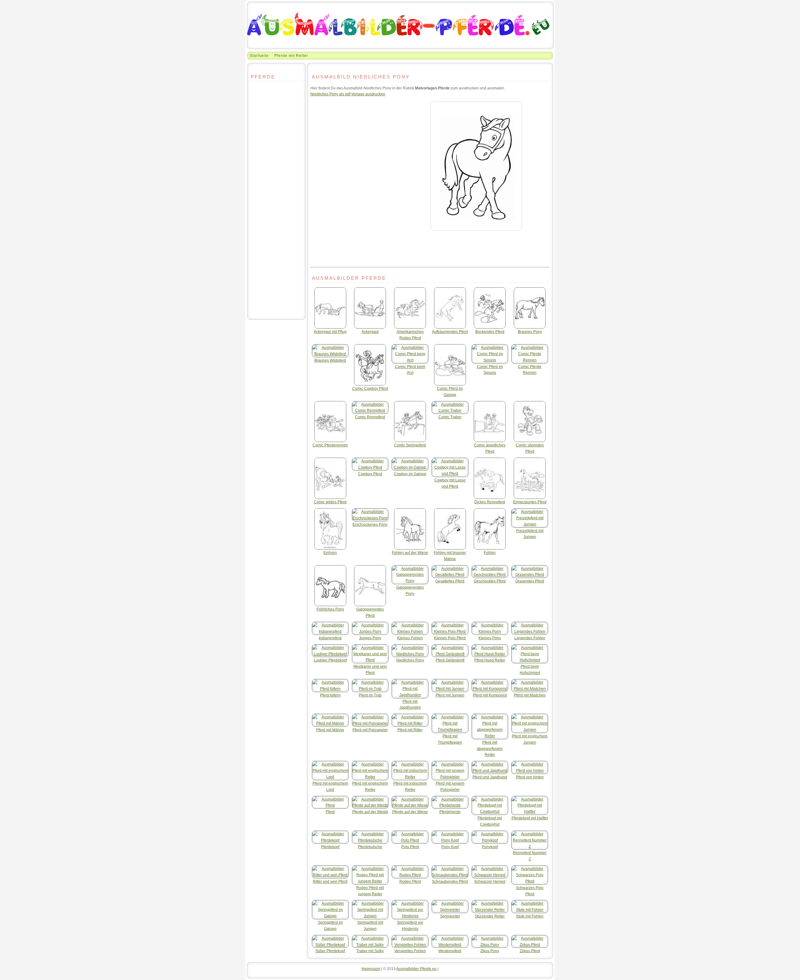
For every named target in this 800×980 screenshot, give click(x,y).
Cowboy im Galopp (410, 474)
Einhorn (330, 552)
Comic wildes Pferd (330, 502)
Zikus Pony (489, 951)
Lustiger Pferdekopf (330, 660)
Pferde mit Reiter (291, 55)
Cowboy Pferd (370, 474)
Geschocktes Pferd (490, 581)
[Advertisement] (276, 211)
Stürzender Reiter (490, 916)
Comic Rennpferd (370, 417)
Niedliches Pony (410, 660)
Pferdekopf (330, 847)
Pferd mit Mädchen (530, 695)
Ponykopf (490, 847)
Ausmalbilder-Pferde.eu (416, 969)
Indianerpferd (330, 638)
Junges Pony (370, 638)
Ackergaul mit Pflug (330, 331)
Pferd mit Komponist (490, 695)
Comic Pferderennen (330, 445)
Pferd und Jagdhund (489, 777)
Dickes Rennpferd (489, 502)
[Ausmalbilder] (400, 48)
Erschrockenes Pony (370, 524)
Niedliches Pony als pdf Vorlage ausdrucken (347, 94)
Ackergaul (370, 331)
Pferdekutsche (370, 847)
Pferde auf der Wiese (410, 812)
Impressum (371, 969)
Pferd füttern (330, 695)
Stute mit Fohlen (529, 916)
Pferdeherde (450, 812)
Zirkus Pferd (530, 951)
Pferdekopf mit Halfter (530, 818)
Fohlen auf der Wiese (410, 552)
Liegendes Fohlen (529, 638)
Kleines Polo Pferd (450, 638)
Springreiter (450, 916)
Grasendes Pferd (529, 581)
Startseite (259, 55)
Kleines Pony (489, 638)
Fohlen (490, 552)
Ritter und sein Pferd (330, 881)
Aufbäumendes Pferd (450, 331)
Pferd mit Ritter (410, 730)
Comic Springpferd (410, 445)
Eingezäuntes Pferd (530, 502)
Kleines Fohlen (410, 638)
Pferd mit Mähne (330, 730)
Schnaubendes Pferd (450, 881)
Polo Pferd (410, 847)
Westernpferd (449, 951)
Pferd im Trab (370, 695)
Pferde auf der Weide (370, 812)
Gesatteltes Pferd (449, 581)
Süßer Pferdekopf (330, 951)
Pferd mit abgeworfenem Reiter (489, 748)
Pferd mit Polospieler (370, 730)
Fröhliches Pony (330, 609)
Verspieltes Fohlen (410, 951)
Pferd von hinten (530, 777)
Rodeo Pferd (410, 881)
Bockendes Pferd (489, 331)
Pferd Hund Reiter (489, 660)
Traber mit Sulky (370, 951)
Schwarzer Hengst (489, 881)
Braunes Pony (530, 331)
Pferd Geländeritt (450, 660)
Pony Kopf (450, 847)
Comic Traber (450, 417)
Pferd (330, 812)
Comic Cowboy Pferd (370, 388)
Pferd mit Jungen (450, 695)
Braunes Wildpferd (330, 360)
